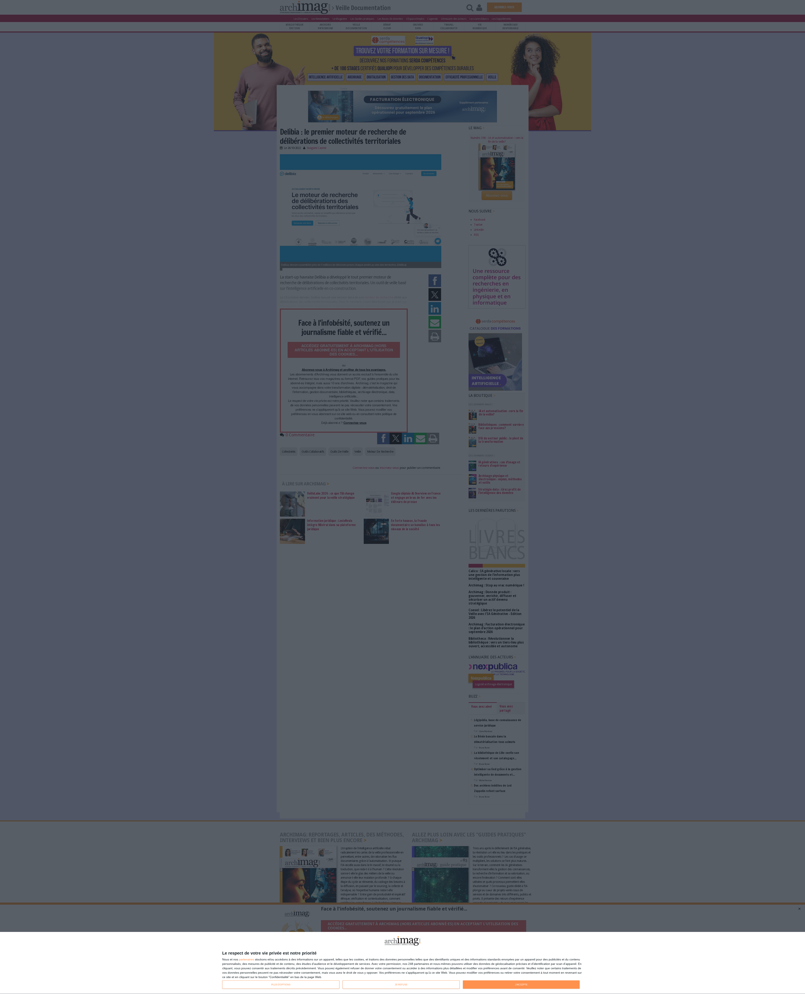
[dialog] (402, 963)
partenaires (246, 959)
